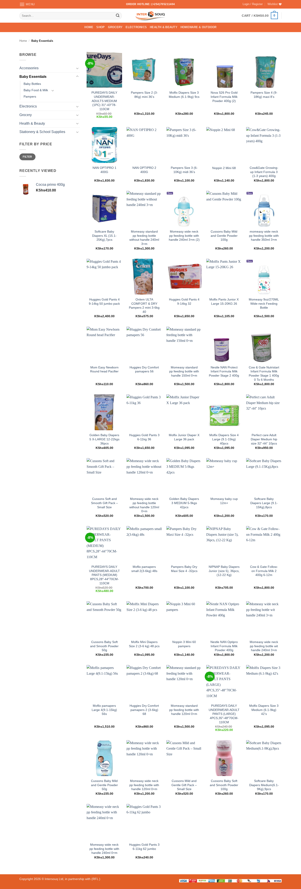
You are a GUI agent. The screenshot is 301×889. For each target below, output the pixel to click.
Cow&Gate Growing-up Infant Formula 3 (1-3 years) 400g (264, 172)
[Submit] (117, 15)
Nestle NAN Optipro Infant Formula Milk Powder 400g (224, 646)
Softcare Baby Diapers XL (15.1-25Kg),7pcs (104, 235)
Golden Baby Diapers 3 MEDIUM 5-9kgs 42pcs (184, 503)
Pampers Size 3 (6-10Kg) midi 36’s (184, 170)
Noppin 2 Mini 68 (224, 168)
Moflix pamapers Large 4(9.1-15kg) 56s (104, 710)
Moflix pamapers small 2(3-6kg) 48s (144, 569)
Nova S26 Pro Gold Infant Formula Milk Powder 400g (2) (224, 96)
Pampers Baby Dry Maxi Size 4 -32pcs (184, 569)
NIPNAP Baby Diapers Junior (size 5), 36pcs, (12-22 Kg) (224, 571)
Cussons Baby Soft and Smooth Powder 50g (104, 646)
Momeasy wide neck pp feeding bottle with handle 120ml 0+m (144, 785)
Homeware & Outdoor (198, 27)
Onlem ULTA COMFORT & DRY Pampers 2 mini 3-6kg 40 (144, 305)
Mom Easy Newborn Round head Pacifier (104, 369)
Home (88, 27)
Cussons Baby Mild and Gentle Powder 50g (104, 785)
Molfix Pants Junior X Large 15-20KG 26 (224, 301)
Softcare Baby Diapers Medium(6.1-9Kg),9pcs (264, 785)
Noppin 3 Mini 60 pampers (184, 644)
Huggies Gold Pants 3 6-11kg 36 (144, 437)
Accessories (29, 68)
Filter (27, 156)
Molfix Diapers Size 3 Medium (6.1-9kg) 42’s (264, 710)
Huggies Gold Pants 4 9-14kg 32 (184, 301)
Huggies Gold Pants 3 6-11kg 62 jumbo (144, 847)
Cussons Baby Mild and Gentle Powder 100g (224, 235)
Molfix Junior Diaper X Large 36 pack (184, 437)
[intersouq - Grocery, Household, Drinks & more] (150, 15)
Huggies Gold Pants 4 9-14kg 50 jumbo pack (104, 301)
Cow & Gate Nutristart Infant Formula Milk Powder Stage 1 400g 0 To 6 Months (264, 373)
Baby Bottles (32, 84)
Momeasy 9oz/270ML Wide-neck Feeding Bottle (264, 303)
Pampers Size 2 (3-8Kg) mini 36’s (144, 94)
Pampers (30, 96)
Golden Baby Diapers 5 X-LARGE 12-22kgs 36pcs (104, 439)
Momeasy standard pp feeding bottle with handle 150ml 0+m (184, 371)
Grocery (115, 27)
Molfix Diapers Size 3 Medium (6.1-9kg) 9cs (184, 94)
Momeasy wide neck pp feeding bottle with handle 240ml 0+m (104, 848)
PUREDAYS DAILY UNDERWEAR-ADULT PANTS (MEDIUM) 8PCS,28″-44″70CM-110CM (104, 575)
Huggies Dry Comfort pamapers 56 (144, 369)
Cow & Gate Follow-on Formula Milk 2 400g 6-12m (264, 571)
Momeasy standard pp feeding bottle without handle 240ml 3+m (144, 238)
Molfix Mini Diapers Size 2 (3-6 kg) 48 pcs (144, 644)
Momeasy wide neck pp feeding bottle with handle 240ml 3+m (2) (184, 235)
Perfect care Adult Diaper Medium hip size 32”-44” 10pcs (264, 439)
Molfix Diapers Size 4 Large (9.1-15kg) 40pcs (224, 439)
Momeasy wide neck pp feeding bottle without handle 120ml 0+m (144, 505)
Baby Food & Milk (36, 90)
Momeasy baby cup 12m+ (224, 501)
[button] (27, 4)
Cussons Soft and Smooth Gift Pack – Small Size (104, 503)
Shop (100, 27)
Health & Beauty (163, 27)
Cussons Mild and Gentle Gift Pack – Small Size (184, 785)
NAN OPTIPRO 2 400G (144, 170)
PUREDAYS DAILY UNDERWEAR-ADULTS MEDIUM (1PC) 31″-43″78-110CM (104, 101)
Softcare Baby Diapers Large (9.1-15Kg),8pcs (264, 503)
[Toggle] (77, 68)
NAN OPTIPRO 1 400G (104, 170)
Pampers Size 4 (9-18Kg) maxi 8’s (264, 94)
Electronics (136, 27)
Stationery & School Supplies (42, 132)
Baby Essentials (32, 76)
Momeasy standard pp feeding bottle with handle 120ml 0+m (184, 710)
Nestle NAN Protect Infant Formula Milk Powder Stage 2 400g (224, 371)
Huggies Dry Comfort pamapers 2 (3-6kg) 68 (144, 710)
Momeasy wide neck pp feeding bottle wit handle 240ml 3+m (264, 646)
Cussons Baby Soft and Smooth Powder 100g (224, 785)
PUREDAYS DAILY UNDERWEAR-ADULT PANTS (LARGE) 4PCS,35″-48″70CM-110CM (224, 714)
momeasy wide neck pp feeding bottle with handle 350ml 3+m (264, 235)
